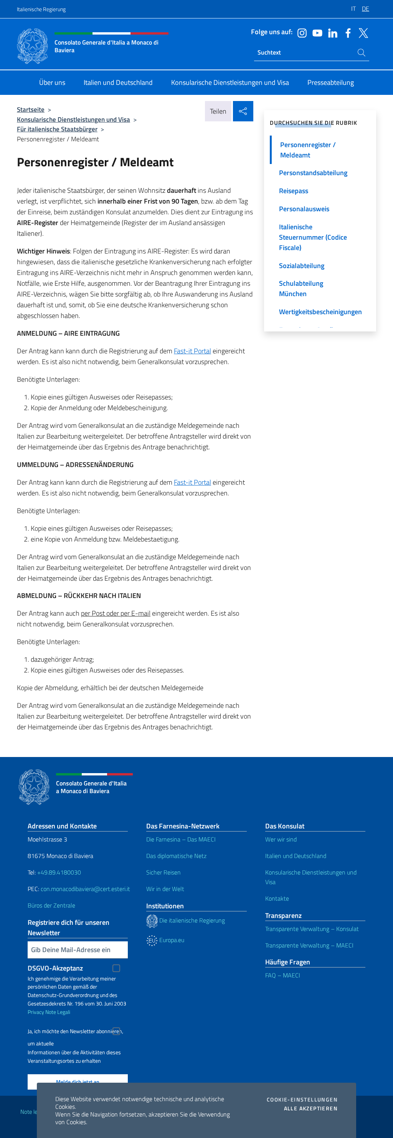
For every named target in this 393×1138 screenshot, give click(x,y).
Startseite (31, 109)
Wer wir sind (281, 839)
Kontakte (277, 898)
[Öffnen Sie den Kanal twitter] (361, 32)
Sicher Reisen (163, 872)
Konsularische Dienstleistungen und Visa (73, 119)
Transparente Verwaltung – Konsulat (312, 928)
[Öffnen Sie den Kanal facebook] (346, 32)
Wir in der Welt (165, 888)
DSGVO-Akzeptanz (55, 968)
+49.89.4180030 (59, 872)
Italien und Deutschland (295, 855)
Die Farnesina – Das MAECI (181, 839)
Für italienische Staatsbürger (57, 129)
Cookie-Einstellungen (302, 1099)
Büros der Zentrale (51, 905)
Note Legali (57, 1012)
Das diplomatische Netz (176, 855)
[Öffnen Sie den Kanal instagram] (300, 32)
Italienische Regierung (41, 9)
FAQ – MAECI (282, 975)
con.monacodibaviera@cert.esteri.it (85, 888)
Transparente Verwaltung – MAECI (309, 945)
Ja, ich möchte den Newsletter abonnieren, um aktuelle (75, 1032)
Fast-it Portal (192, 351)
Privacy (36, 1012)
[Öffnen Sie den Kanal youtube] (315, 32)
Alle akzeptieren (311, 1108)
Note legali (33, 1111)
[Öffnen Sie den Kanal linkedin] (331, 32)
